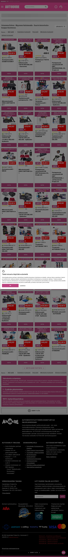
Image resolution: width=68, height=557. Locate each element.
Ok (10, 285)
